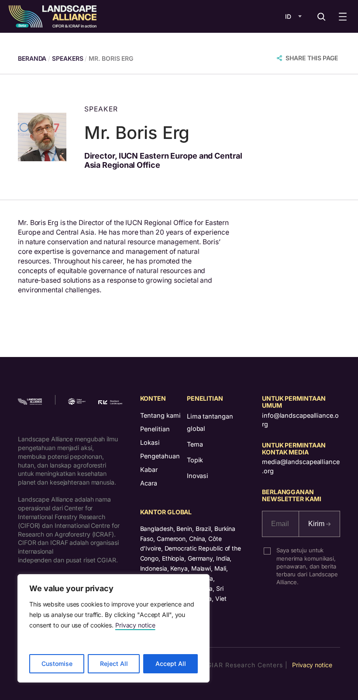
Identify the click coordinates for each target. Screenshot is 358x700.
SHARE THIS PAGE (312, 58)
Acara (148, 483)
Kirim (317, 523)
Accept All (170, 663)
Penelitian (155, 429)
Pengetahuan (160, 456)
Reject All (114, 663)
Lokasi (150, 442)
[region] (113, 628)
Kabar (149, 469)
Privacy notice (135, 625)
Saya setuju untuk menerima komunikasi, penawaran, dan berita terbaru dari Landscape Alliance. (307, 566)
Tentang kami (160, 415)
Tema (195, 444)
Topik (195, 460)
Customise (56, 663)
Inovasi (197, 475)
